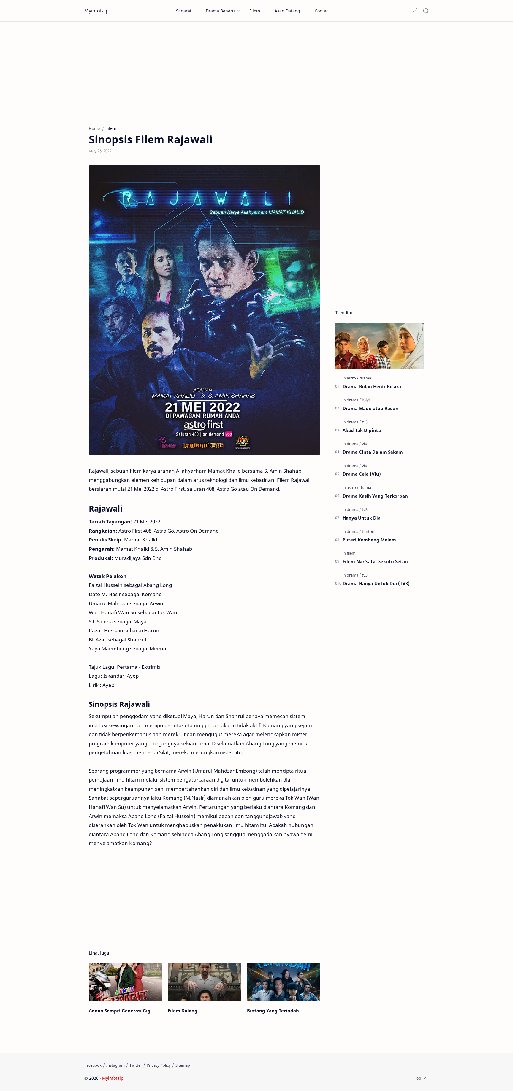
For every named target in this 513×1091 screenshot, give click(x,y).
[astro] (353, 378)
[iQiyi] (366, 400)
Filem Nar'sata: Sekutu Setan (375, 561)
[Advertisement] (256, 72)
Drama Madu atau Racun (370, 408)
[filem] (351, 553)
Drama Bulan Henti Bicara (372, 386)
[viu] (364, 443)
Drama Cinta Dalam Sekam (373, 452)
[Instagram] (115, 1065)
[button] (415, 10)
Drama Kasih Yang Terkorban (375, 496)
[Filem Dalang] (204, 982)
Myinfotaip (96, 10)
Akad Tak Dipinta (362, 430)
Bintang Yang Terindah (273, 1011)
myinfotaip (162, 1078)
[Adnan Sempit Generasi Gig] (125, 982)
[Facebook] (93, 1065)
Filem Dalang (182, 1011)
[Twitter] (135, 1065)
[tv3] (365, 422)
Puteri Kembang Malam (369, 540)
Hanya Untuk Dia (362, 518)
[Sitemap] (182, 1065)
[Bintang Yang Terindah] (283, 982)
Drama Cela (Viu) (362, 474)
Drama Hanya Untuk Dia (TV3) (376, 583)
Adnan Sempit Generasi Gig (120, 1011)
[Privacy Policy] (159, 1065)
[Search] (425, 10)
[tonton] (368, 531)
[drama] (365, 378)
